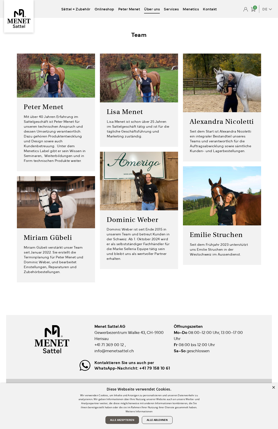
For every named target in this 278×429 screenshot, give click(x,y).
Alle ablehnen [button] (157, 420)
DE (264, 9)
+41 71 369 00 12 (109, 344)
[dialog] (139, 406)
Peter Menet (129, 8)
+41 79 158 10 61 (154, 368)
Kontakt (210, 8)
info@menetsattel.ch (114, 350)
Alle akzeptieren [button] (122, 420)
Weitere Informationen (139, 411)
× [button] (273, 387)
